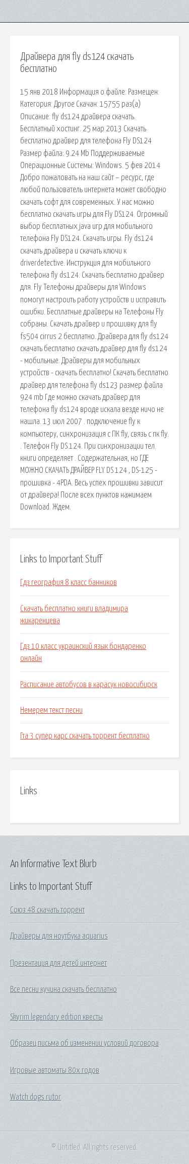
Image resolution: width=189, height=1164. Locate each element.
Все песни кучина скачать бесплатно (63, 989)
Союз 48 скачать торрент (47, 910)
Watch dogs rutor (35, 1097)
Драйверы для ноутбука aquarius (59, 936)
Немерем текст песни (51, 710)
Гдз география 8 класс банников (68, 582)
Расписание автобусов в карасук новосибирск (88, 685)
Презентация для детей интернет (58, 963)
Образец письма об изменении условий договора (84, 1043)
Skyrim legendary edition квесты (56, 1017)
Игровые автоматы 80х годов (54, 1070)
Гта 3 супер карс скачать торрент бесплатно (85, 736)
